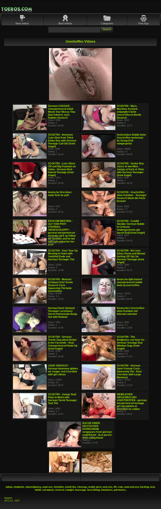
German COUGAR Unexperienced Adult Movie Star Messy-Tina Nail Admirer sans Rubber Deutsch (61, 112)
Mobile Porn (17, 9)
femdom (59, 486)
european (48, 489)
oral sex (107, 486)
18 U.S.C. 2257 (12, 500)
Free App (143, 23)
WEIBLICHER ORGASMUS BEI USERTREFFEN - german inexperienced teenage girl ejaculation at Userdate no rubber (132, 402)
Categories (107, 23)
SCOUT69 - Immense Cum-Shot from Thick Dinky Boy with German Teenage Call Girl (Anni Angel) (62, 140)
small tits (70, 486)
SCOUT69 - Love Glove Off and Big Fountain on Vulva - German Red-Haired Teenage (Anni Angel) (62, 169)
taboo (9, 486)
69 (115, 486)
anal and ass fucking (136, 486)
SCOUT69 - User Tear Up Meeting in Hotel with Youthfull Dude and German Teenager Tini (63, 255)
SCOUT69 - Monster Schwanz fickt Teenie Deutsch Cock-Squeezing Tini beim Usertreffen (60, 285)
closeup (82, 486)
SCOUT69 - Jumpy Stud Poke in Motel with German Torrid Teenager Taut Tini (62, 399)
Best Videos (65, 23)
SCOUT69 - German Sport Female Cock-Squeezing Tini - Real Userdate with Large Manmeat (129, 371)
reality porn (94, 486)
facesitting (93, 489)
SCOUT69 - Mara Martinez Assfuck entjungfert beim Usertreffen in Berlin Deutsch (129, 112)
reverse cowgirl (64, 489)
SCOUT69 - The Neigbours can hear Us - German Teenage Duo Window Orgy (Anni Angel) (131, 342)
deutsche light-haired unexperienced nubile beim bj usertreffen (129, 282)
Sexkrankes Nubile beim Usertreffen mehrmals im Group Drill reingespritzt (131, 139)
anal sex (48, 486)
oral (152, 486)
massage (80, 489)
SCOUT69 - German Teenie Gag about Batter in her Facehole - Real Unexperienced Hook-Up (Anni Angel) (62, 342)
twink (38, 489)
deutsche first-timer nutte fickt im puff (60, 194)
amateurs (107, 489)
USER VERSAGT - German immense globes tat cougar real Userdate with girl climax (63, 370)
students (19, 486)
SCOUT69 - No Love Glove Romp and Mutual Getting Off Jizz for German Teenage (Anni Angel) (131, 256)
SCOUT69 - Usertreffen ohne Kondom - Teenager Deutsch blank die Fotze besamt (132, 197)
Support (8, 498)
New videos (22, 23)
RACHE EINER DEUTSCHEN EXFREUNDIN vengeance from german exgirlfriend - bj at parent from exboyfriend (97, 430)
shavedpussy (33, 486)
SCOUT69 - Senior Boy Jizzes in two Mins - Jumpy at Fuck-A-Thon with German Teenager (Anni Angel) (130, 169)
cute (120, 486)
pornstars (120, 489)
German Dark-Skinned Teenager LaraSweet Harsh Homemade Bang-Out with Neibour (63, 312)
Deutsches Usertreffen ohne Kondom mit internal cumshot (130, 311)
